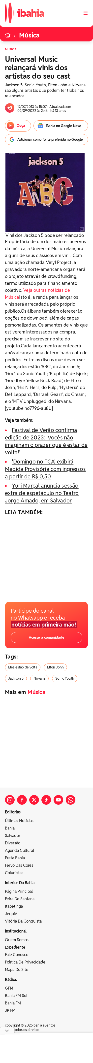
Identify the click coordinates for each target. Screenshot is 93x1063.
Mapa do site (16, 969)
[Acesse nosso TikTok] (46, 800)
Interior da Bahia (19, 882)
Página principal (19, 891)
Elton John (55, 667)
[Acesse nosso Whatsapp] (70, 800)
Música (29, 35)
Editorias (13, 812)
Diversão (12, 843)
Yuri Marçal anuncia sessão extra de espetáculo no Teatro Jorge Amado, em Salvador (42, 493)
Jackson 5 (16, 678)
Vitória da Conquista (23, 921)
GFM (9, 988)
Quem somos (17, 939)
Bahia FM (13, 1003)
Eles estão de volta (22, 667)
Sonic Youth (64, 678)
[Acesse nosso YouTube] (58, 800)
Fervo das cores (19, 865)
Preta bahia (15, 858)
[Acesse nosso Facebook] (22, 800)
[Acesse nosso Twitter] (34, 800)
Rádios (11, 979)
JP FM (10, 1010)
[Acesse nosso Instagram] (10, 800)
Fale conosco (16, 954)
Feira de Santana (19, 898)
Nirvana (39, 678)
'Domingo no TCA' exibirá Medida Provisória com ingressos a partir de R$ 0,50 (45, 469)
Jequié (11, 913)
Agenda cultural (19, 850)
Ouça (21, 125)
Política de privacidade (25, 962)
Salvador (12, 835)
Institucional (16, 931)
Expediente (15, 947)
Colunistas (14, 872)
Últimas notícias (19, 820)
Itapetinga (14, 906)
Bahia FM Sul (16, 995)
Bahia (10, 828)
